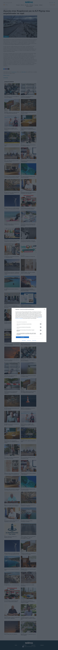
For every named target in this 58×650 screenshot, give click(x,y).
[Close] (45, 309)
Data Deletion (24, 340)
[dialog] (29, 325)
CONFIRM (22, 337)
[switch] (40, 324)
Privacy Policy (34, 340)
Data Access (29, 340)
